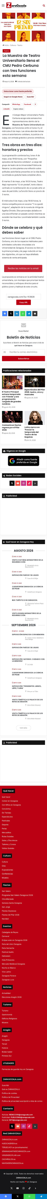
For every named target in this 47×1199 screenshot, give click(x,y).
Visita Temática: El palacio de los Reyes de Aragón (27, 700)
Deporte (5, 825)
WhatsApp (16, 104)
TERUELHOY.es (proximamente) (15, 1147)
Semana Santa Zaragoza (12, 903)
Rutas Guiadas (8, 836)
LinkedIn (6, 109)
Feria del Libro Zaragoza (11, 944)
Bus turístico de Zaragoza (24, 600)
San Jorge (6, 907)
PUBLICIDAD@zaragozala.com (22, 1117)
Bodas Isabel (7, 1052)
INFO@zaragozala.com (18, 1120)
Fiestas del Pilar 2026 (10, 915)
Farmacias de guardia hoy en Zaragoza (17, 1069)
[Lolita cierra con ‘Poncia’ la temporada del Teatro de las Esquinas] (35, 418)
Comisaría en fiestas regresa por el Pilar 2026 (11, 427)
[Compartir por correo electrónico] (34, 313)
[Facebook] (4, 313)
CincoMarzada (8, 899)
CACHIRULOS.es (8, 1159)
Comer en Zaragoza (10, 801)
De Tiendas (6, 813)
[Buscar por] (44, 6)
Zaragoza (6, 1040)
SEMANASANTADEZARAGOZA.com (16, 1151)
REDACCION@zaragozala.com (21, 1115)
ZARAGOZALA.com (9, 1139)
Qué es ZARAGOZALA (11, 1089)
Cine (4, 866)
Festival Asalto (8, 952)
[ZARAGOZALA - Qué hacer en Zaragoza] (16, 5)
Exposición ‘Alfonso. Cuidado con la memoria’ (28, 660)
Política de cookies (9, 1093)
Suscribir (30, 97)
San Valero (6, 891)
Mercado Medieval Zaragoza (13, 964)
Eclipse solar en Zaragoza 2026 (14, 940)
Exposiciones (7, 870)
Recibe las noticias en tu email (23, 268)
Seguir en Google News (13, 97)
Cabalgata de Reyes (10, 932)
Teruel (4, 1044)
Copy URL (23, 302)
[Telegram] (28, 313)
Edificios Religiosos (9, 1019)
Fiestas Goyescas (9, 911)
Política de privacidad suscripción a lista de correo (22, 1101)
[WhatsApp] (22, 313)
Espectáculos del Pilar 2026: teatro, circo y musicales (35, 392)
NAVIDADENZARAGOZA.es (12, 1163)
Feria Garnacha (8, 948)
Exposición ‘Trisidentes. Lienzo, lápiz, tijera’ (26, 687)
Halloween (6, 956)
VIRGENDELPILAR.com (11, 1155)
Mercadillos (6, 832)
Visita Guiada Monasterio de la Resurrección (26, 614)
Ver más (23, 728)
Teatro (19, 45)
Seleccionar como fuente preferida (18, 91)
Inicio (6, 45)
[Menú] (3, 6)
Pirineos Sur (7, 1056)
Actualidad (6, 993)
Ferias (4, 829)
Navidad (5, 919)
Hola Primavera (8, 960)
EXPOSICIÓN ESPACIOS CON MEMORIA (28, 634)
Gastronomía (7, 1015)
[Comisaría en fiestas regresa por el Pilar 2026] (12, 417)
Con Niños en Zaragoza (11, 805)
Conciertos (6, 809)
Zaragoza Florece (9, 976)
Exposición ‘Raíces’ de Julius (25, 575)
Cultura (13, 45)
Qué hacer (6, 797)
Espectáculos (7, 817)
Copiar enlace (18, 109)
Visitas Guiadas (8, 848)
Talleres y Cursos (9, 844)
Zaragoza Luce (8, 980)
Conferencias (7, 874)
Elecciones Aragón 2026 (12, 997)
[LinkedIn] (16, 313)
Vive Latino (6, 972)
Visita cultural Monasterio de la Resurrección (27, 561)
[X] (10, 313)
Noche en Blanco (9, 968)
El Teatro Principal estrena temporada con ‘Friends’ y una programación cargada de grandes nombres (11, 398)
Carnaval (5, 936)
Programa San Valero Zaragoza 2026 (17, 895)
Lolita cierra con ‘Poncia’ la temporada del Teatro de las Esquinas (32, 432)
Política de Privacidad (10, 1097)
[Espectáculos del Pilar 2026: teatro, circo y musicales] (35, 381)
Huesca (5, 1048)
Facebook (27, 104)
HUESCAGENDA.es (9, 1143)
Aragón (5, 1036)
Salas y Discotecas (9, 840)
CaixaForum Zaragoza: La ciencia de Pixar (27, 587)
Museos (5, 878)
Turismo (5, 1011)
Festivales (6, 821)
